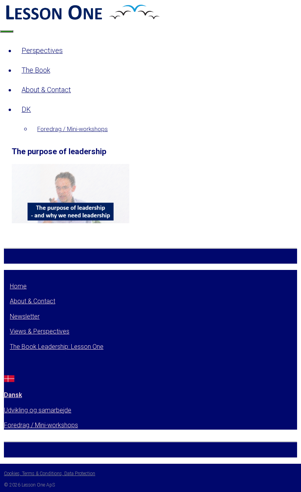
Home (18, 286)
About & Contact (46, 90)
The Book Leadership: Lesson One (56, 346)
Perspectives (42, 50)
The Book (36, 70)
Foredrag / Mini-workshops (72, 129)
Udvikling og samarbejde (37, 410)
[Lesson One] (82, 19)
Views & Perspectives (39, 331)
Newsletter (25, 316)
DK (26, 109)
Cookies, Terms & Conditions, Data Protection (49, 473)
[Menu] (6, 31)
